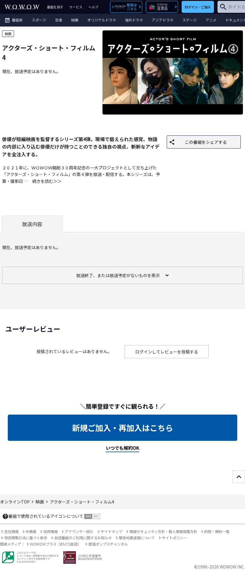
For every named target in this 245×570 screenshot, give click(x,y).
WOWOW (21, 7)
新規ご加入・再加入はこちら (122, 427)
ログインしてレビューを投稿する (166, 352)
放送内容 (32, 224)
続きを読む (42, 181)
